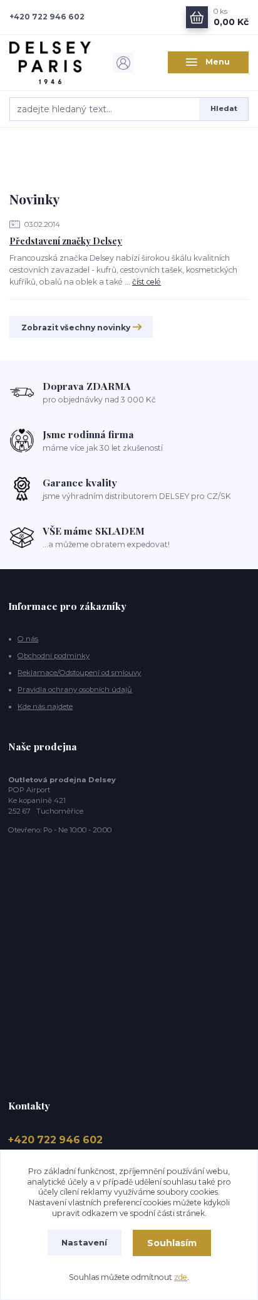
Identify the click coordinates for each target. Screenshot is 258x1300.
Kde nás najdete (45, 706)
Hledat (223, 108)
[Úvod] (50, 62)
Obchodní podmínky (54, 655)
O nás (28, 638)
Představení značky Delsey (65, 241)
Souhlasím (172, 1243)
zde (180, 1277)
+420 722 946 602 (47, 16)
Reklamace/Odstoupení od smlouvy (79, 672)
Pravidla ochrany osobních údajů (75, 689)
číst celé (146, 281)
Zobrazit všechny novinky (75, 327)
